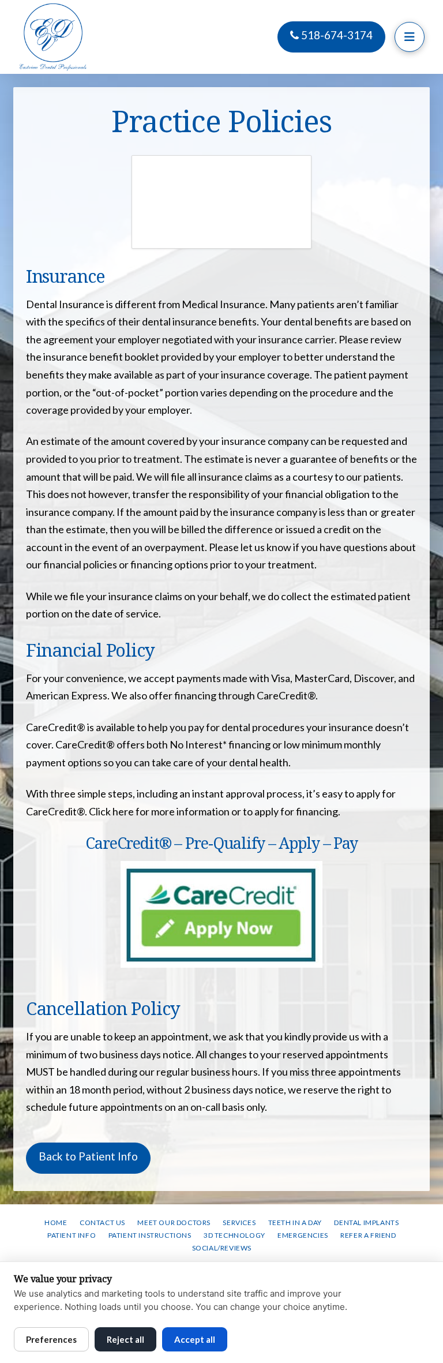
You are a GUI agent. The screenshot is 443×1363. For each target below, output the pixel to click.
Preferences (51, 1339)
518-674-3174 (336, 35)
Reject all (125, 1339)
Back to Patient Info (88, 1156)
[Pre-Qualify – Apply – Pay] (222, 914)
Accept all (194, 1339)
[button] (410, 37)
